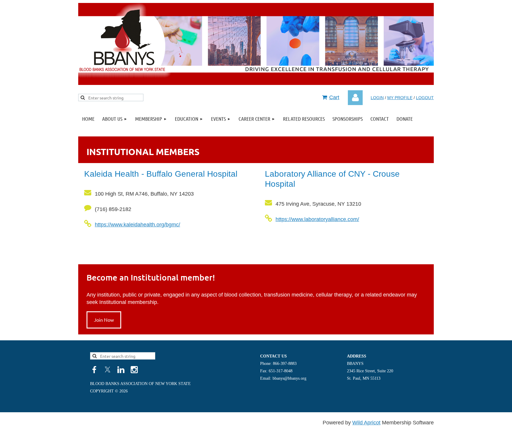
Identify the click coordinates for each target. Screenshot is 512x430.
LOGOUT (425, 97)
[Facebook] (94, 369)
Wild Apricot (366, 423)
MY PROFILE (399, 97)
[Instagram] (134, 369)
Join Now (104, 320)
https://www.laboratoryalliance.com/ (317, 219)
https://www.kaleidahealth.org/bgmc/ (137, 225)
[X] (107, 369)
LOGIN (377, 97)
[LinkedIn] (121, 369)
